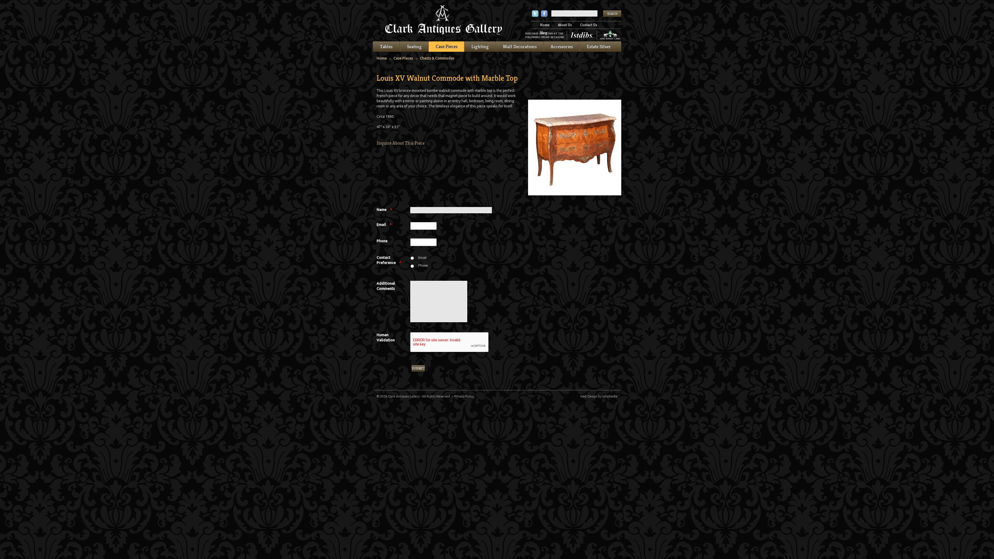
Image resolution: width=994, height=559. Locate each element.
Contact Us (588, 25)
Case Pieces (446, 46)
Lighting (480, 46)
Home (545, 25)
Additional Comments (386, 286)
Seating (414, 46)
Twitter (535, 14)
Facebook (544, 14)
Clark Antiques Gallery (444, 20)
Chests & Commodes (437, 58)
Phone (382, 241)
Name (384, 210)
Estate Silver (599, 46)
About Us (565, 25)
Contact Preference (389, 260)
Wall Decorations (520, 46)
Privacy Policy (464, 396)
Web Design (588, 396)
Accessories (562, 46)
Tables (386, 46)
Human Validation (386, 337)
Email (384, 225)
